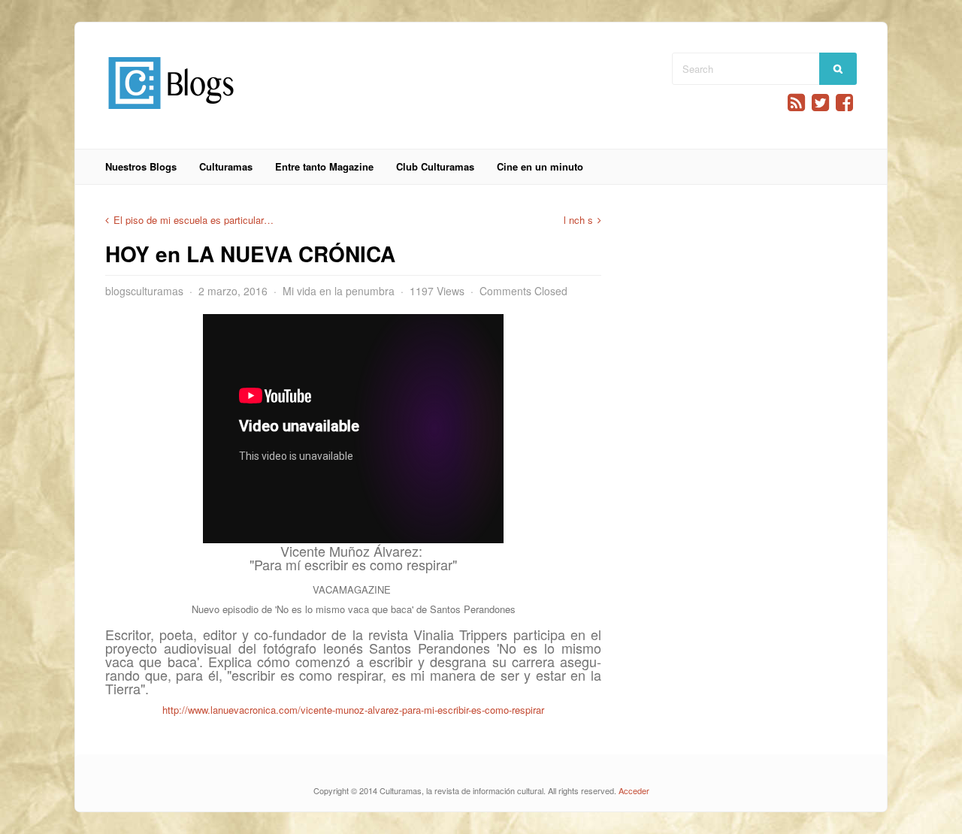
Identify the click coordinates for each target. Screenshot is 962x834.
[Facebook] (844, 102)
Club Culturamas (435, 166)
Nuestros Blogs (141, 166)
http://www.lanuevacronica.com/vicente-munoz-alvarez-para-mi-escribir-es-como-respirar (353, 710)
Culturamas (226, 166)
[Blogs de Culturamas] (171, 114)
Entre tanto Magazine (324, 166)
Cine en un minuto (540, 166)
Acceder (634, 790)
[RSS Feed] (796, 102)
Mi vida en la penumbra (339, 290)
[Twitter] (820, 102)
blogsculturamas (144, 290)
